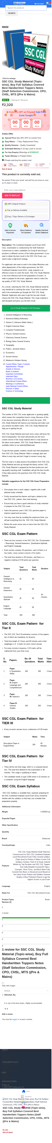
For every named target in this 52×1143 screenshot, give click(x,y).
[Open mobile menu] (5, 3)
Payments (6, 1074)
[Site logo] (18, 4)
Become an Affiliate (9, 1055)
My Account (39, 4)
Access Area (7, 1083)
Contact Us (6, 1052)
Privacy (5, 1069)
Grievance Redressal (10, 1071)
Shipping (5, 1076)
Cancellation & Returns (11, 1064)
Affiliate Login (7, 1057)
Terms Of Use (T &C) (10, 1066)
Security (5, 1067)
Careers (5, 1059)
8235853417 (34, 152)
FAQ (3, 1060)
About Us (5, 1053)
